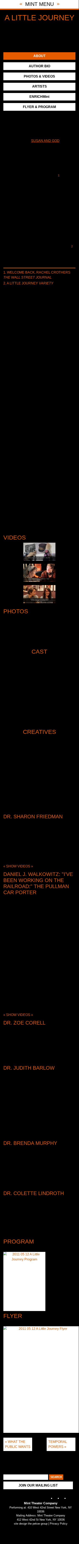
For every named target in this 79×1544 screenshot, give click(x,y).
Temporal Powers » (57, 1444)
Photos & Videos (39, 76)
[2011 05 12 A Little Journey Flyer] (41, 1380)
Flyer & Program (39, 107)
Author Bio (39, 66)
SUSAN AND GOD (45, 141)
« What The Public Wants (17, 1444)
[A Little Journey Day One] (39, 551)
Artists (39, 86)
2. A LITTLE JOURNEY (28, 283)
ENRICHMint (39, 96)
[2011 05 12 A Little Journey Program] (24, 1282)
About (39, 56)
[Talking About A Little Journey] (39, 594)
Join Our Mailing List (38, 1485)
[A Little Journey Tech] (39, 573)
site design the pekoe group (30, 1523)
